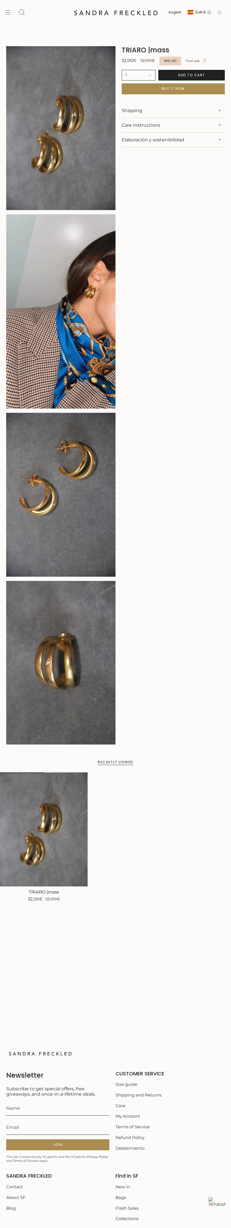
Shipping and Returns (138, 1095)
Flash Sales (127, 1208)
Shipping (132, 110)
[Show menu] (7, 12)
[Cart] (219, 12)
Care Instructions (141, 125)
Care (120, 1105)
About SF (16, 1197)
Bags (120, 1197)
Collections (126, 1218)
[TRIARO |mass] (44, 829)
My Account (127, 1116)
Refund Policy (130, 1137)
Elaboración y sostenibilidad (153, 139)
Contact (14, 1186)
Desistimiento (130, 1148)
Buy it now (173, 88)
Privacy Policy (97, 1157)
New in (122, 1186)
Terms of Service (25, 1161)
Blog (11, 1208)
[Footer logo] (40, 1053)
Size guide (126, 1084)
